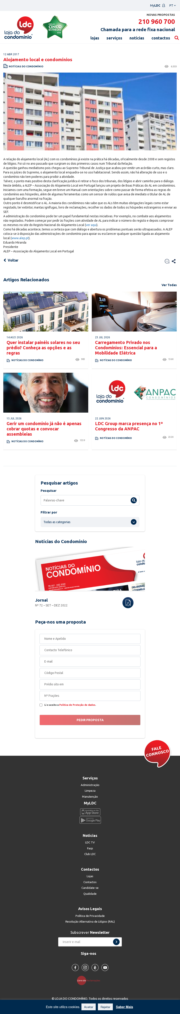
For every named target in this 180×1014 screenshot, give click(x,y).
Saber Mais (124, 1006)
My (155, 5)
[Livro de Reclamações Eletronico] (90, 980)
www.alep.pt (20, 238)
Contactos (90, 882)
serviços (114, 38)
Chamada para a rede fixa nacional (138, 29)
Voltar (12, 260)
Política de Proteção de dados (77, 705)
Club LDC (90, 853)
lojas (94, 38)
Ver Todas (169, 285)
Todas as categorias (56, 522)
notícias (137, 38)
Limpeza (90, 790)
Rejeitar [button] (105, 1007)
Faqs (90, 848)
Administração (90, 784)
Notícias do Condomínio (26, 66)
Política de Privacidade (90, 915)
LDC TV (90, 842)
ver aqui (91, 225)
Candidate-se (90, 887)
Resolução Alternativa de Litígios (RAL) (90, 921)
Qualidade (90, 893)
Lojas (90, 876)
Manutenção (90, 796)
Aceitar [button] (88, 1007)
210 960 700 (156, 21)
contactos (160, 38)
